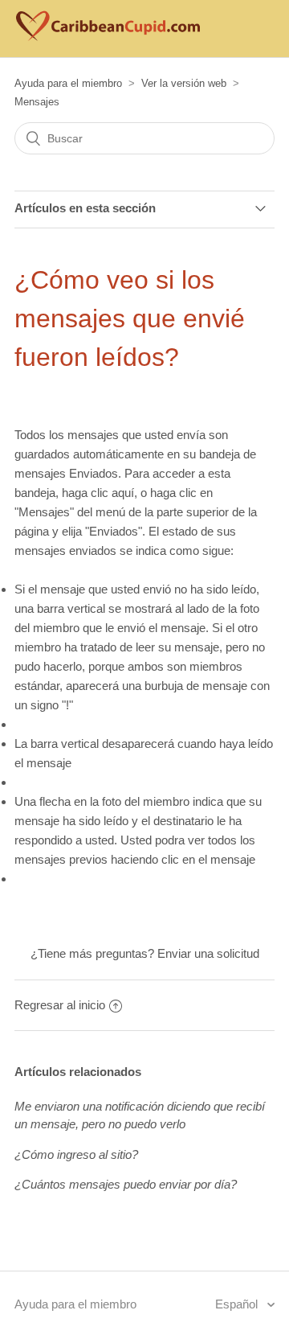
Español (238, 1304)
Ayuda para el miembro (68, 83)
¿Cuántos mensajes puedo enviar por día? (125, 1184)
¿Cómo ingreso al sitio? (76, 1154)
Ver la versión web (183, 83)
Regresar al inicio (59, 1005)
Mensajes (36, 102)
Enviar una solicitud (208, 953)
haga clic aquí (98, 492)
